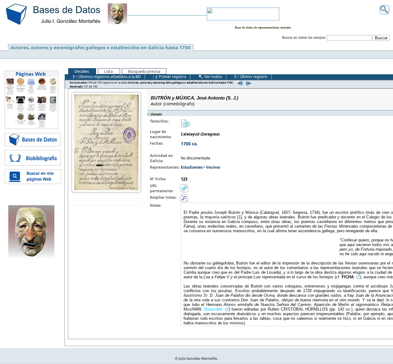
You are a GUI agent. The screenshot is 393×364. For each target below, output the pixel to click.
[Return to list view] (107, 202)
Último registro (253, 76)
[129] (239, 83)
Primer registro (172, 76)
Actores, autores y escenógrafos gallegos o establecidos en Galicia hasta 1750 (100, 47)
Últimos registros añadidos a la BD (109, 76)
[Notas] (184, 197)
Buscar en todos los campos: (304, 37)
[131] (247, 83)
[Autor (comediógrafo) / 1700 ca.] (106, 141)
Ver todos (212, 76)
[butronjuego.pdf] (185, 122)
